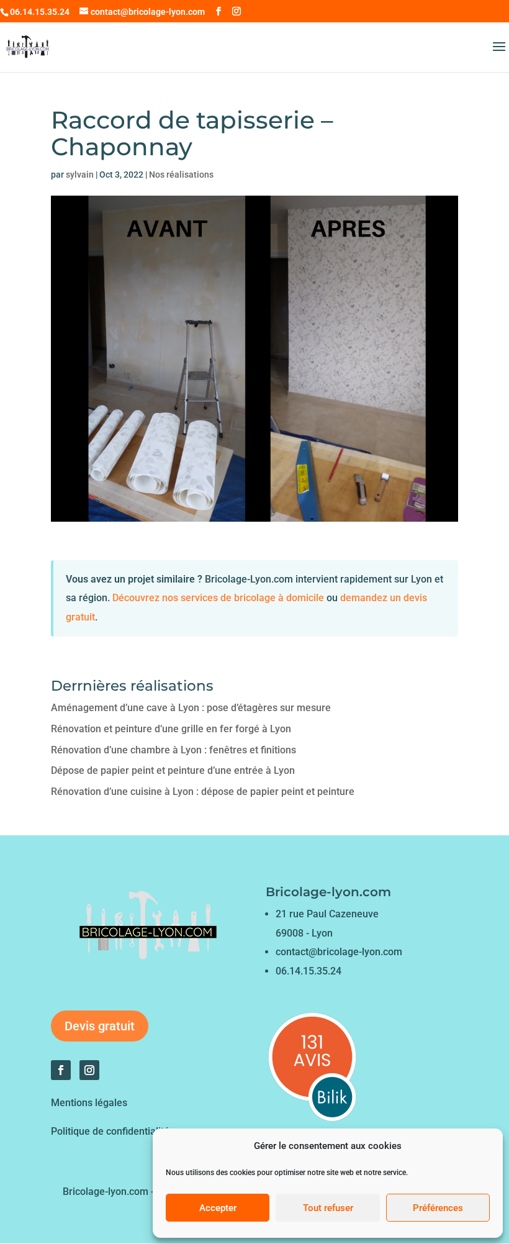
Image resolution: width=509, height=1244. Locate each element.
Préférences (438, 1208)
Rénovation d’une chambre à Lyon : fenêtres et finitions (173, 750)
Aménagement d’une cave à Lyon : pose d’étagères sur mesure (191, 708)
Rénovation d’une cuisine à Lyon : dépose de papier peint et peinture (202, 791)
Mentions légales (89, 1103)
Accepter (217, 1208)
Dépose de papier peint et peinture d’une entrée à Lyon (173, 770)
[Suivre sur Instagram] (89, 1070)
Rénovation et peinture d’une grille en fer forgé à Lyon (171, 729)
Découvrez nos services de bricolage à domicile (218, 598)
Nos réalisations (181, 174)
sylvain (80, 174)
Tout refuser (328, 1208)
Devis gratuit (100, 1026)
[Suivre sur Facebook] (61, 1070)
